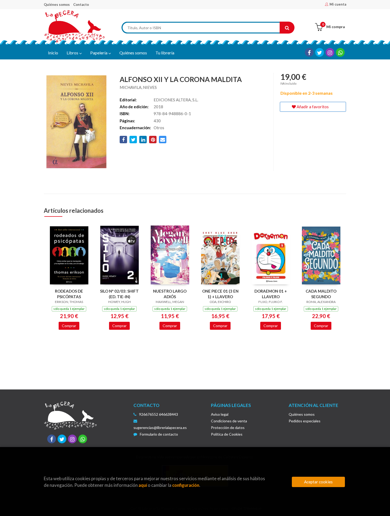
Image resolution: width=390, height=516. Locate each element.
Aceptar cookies (318, 481)
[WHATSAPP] (340, 52)
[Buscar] (287, 28)
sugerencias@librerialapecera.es (160, 427)
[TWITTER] (319, 52)
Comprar (69, 325)
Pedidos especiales (304, 421)
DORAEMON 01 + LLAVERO (270, 294)
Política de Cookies (226, 434)
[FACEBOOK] (309, 52)
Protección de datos (228, 427)
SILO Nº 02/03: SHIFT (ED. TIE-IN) (119, 294)
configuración (185, 485)
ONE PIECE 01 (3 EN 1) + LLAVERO (220, 294)
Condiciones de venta (229, 421)
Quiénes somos (57, 4)
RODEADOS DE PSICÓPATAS (69, 294)
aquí (142, 485)
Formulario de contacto (159, 434)
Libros (73, 52)
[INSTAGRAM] (330, 52)
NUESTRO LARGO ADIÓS (170, 294)
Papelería (99, 52)
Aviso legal (219, 414)
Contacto (81, 4)
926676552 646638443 (158, 414)
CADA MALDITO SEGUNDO (321, 294)
